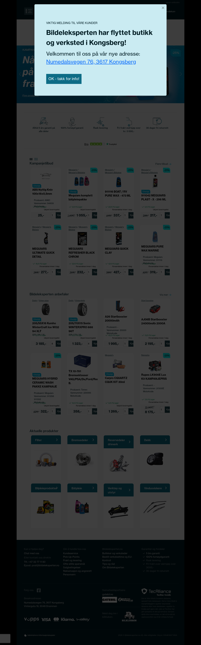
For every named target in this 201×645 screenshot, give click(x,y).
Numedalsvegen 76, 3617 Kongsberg (91, 61)
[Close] (163, 7)
